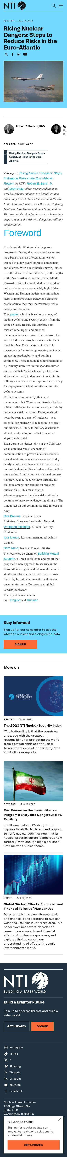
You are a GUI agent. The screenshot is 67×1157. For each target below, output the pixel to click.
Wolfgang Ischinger (17, 527)
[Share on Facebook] (12, 54)
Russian (32, 600)
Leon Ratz (16, 188)
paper (14, 314)
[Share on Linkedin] (19, 54)
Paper (8, 898)
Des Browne (12, 516)
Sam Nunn (11, 548)
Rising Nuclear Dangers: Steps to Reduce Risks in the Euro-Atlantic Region (33, 178)
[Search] (54, 5)
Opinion (10, 804)
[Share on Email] (25, 54)
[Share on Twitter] (6, 54)
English (15, 600)
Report (9, 21)
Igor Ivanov (11, 537)
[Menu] (61, 5)
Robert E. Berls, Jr (39, 183)
